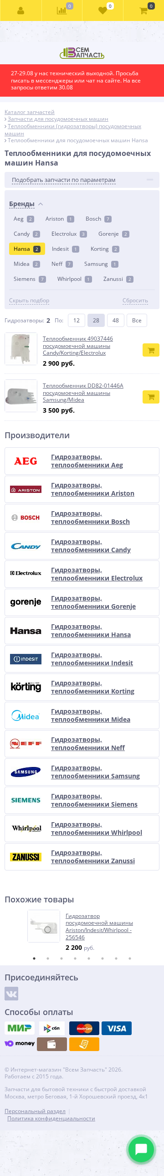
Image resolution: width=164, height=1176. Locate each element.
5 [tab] (88, 958)
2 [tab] (47, 958)
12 (76, 320)
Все (137, 320)
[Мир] (20, 1028)
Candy (26, 234)
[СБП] (52, 1028)
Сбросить (135, 300)
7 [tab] (116, 958)
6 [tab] (102, 958)
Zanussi (117, 279)
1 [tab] (34, 958)
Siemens (29, 279)
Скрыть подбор (29, 300)
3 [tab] (61, 958)
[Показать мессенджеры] (141, 1149)
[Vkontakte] (11, 993)
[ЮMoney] (20, 1044)
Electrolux (68, 234)
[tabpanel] (82, 931)
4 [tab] (75, 958)
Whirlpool (73, 279)
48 (116, 320)
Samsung (100, 264)
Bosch (97, 219)
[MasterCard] (84, 1028)
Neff (61, 264)
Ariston (59, 219)
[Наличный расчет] (52, 1044)
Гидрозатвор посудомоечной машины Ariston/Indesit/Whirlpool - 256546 (99, 926)
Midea (26, 264)
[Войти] (21, 10)
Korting (104, 249)
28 (96, 320)
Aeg (23, 219)
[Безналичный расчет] (84, 1044)
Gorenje (112, 234)
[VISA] (117, 1028)
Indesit (64, 249)
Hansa (26, 249)
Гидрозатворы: (24, 320)
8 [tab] (129, 958)
